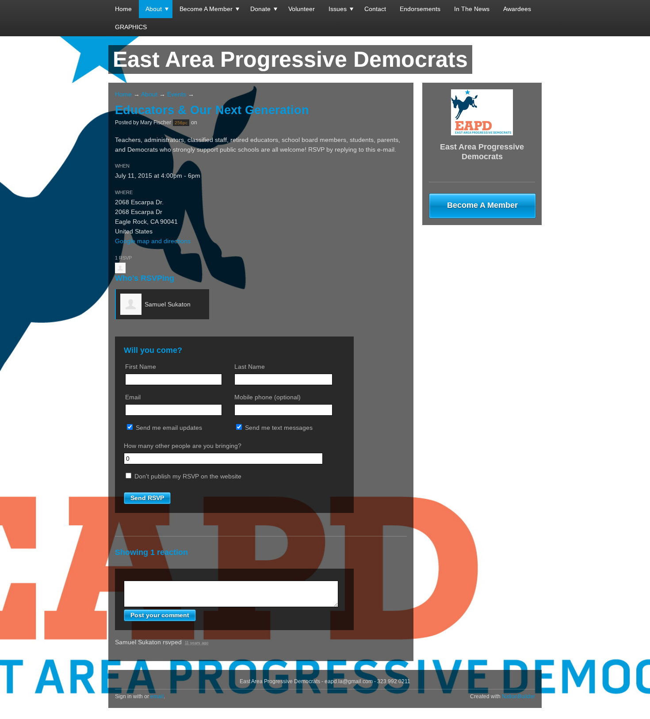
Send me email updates (168, 427)
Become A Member (206, 8)
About (153, 8)
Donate (260, 8)
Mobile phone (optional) (267, 397)
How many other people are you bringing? (182, 445)
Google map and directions (153, 241)
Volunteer (301, 8)
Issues (338, 8)
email (157, 696)
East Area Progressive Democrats (290, 59)
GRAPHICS (131, 27)
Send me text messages (278, 427)
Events (176, 94)
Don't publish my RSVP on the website (187, 476)
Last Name (249, 366)
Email (133, 397)
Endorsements (420, 8)
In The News (471, 8)
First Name (140, 366)
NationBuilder (518, 696)
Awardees (517, 8)
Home (123, 8)
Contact (375, 8)
